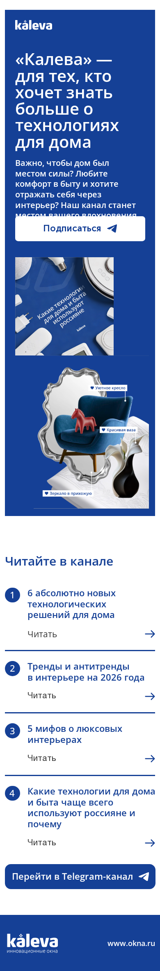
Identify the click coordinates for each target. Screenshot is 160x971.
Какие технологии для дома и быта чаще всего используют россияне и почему (91, 807)
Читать (42, 634)
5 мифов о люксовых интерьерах (74, 733)
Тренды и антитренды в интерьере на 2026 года (86, 671)
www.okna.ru (131, 943)
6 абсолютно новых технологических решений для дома (71, 604)
